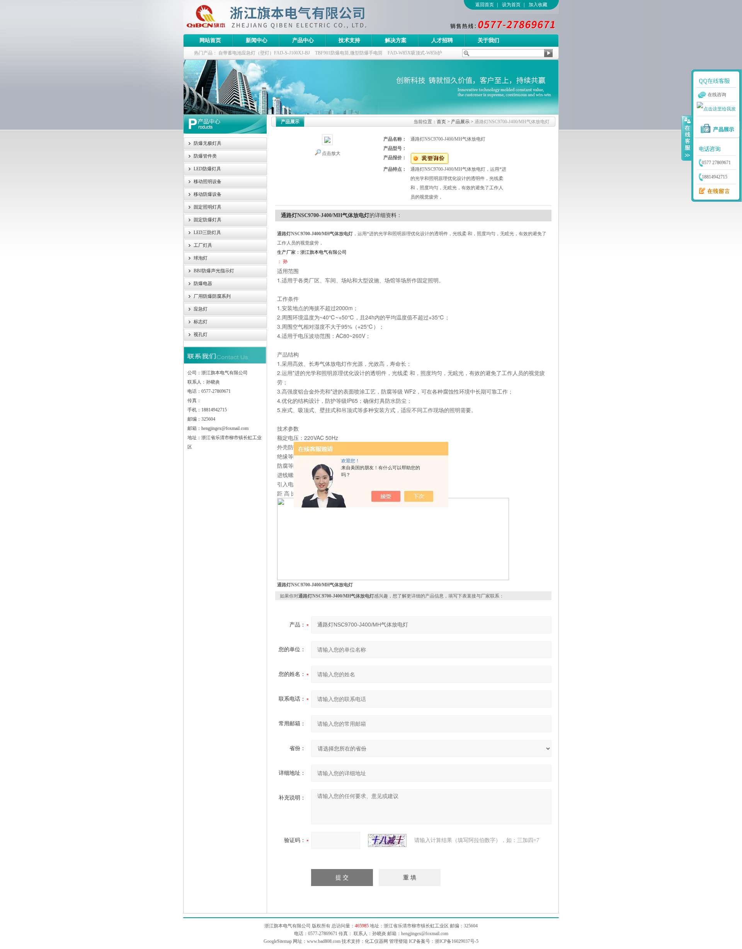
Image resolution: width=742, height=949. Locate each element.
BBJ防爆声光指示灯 (214, 270)
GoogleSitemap (278, 941)
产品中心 (303, 40)
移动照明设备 (207, 181)
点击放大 (331, 153)
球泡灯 (201, 258)
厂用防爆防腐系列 (212, 296)
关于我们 (488, 40)
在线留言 (712, 191)
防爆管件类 (205, 156)
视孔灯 (201, 334)
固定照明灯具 (207, 207)
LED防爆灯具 (207, 168)
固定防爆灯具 (207, 219)
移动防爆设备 (207, 194)
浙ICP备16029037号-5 (456, 941)
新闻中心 (256, 40)
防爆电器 (203, 283)
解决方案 (396, 40)
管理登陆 (398, 941)
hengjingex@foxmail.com (424, 933)
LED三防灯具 (207, 232)
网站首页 (210, 40)
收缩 (686, 138)
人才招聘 (442, 40)
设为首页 (511, 4)
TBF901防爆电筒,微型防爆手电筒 (349, 53)
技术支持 (349, 40)
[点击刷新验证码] (387, 840)
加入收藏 (538, 4)
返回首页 (484, 4)
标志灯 (201, 321)
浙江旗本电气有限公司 (289, 17)
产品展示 (460, 121)
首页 (441, 121)
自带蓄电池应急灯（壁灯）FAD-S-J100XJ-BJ (264, 53)
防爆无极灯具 (207, 143)
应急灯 (201, 309)
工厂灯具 (203, 245)
